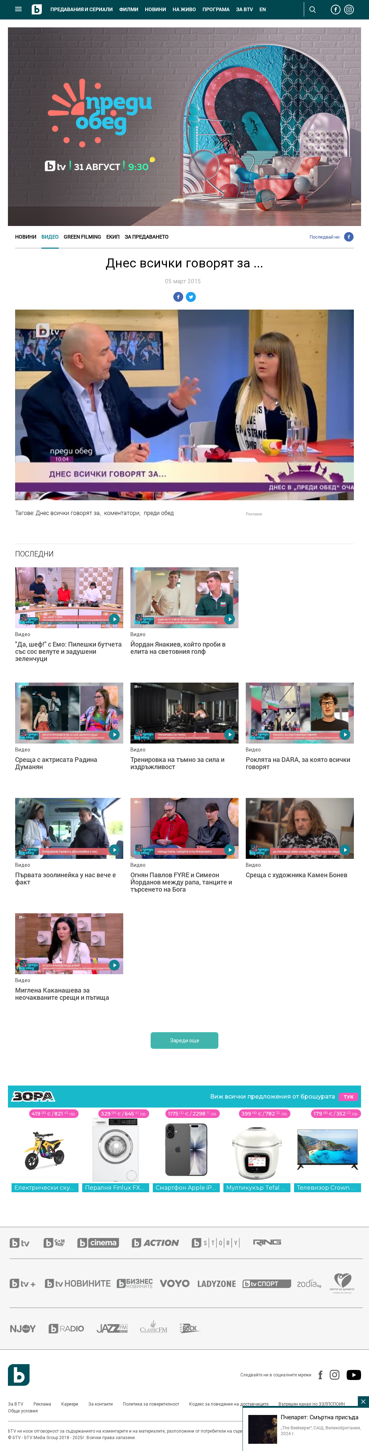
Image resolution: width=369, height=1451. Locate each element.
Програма (216, 9)
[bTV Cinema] (104, 1246)
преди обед (159, 513)
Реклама (42, 1407)
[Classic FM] (160, 1332)
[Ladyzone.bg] (220, 1287)
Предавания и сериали (81, 9)
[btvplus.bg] (27, 1287)
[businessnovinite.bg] (138, 1287)
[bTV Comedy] (60, 1246)
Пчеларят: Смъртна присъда (320, 1417)
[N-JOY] (29, 1332)
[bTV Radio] (73, 1332)
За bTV (244, 9)
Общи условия (23, 1414)
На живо (184, 9)
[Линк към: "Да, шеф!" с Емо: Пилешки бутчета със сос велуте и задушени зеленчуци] (69, 621)
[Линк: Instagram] (331, 1378)
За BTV (15, 1407)
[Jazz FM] (118, 1332)
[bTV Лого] (19, 1378)
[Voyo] (178, 1287)
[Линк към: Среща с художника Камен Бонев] (69, 971)
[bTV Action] (162, 1246)
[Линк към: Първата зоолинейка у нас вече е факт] (184, 856)
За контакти (100, 1407)
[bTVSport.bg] (270, 1287)
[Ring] (273, 1246)
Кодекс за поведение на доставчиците (228, 1407)
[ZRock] (197, 1332)
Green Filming (82, 236)
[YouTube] (350, 1378)
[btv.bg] (27, 1246)
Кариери (69, 1407)
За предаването (147, 236)
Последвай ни (324, 237)
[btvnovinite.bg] (80, 1287)
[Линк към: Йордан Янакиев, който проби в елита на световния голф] (184, 621)
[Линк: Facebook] (317, 1378)
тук (348, 1100)
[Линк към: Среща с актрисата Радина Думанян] (69, 737)
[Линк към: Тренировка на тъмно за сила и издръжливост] (184, 737)
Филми (128, 9)
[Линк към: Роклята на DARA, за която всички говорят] (69, 856)
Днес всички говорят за (68, 513)
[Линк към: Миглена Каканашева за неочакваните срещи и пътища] (184, 971)
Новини (155, 9)
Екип (113, 236)
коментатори (121, 513)
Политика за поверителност (151, 1407)
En (262, 9)
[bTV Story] (222, 1246)
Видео (50, 236)
